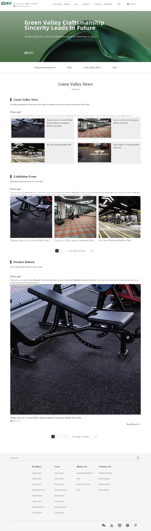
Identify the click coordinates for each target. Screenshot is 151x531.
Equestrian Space (38, 507)
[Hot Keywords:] (119, 4)
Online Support (104, 479)
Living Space (37, 513)
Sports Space (36, 473)
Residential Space (38, 490)
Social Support (104, 490)
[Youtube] (112, 525)
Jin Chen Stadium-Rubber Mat (59, 145)
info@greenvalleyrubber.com (23, 6)
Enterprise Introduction (44, 67)
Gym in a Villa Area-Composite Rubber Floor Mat (75, 240)
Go (92, 251)
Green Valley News (92, 67)
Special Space (37, 496)
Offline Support (104, 484)
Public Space (36, 484)
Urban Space (36, 501)
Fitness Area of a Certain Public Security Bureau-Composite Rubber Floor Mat (59, 123)
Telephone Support (105, 473)
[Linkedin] (120, 525)
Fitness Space (37, 479)
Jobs (115, 67)
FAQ (69, 67)
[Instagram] (128, 525)
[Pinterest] (136, 525)
